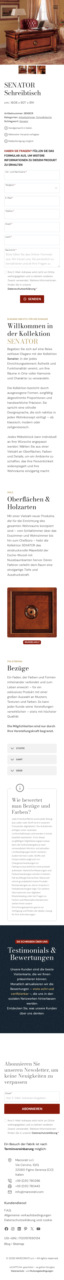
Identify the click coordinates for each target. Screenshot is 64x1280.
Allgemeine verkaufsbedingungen (27, 1215)
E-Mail (9, 197)
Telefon (9, 211)
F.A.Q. (7, 1210)
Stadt (8, 224)
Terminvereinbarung (19, 1149)
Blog (7, 1244)
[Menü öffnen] (55, 7)
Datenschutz (17, 1270)
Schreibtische (44, 117)
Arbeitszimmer (27, 117)
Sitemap (18, 1244)
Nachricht (11, 250)
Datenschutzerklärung (44, 1133)
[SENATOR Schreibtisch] (32, 32)
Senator (23, 121)
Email (8, 1093)
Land (8, 236)
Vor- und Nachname (16, 171)
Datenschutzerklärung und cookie (28, 1220)
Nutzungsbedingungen (41, 1270)
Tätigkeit (10, 185)
